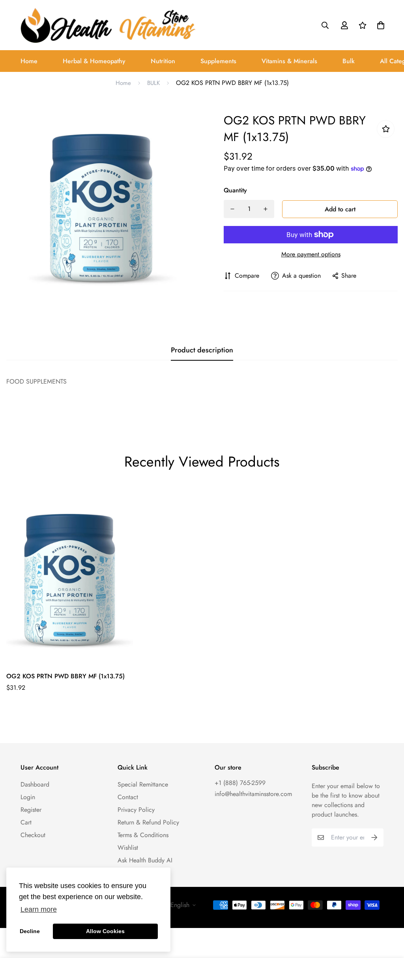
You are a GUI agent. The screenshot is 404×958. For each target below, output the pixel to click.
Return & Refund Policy (148, 822)
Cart (26, 822)
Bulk (348, 61)
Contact (128, 797)
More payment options (310, 254)
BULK (153, 83)
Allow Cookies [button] (105, 931)
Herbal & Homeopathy (94, 61)
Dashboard (35, 784)
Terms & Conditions (143, 834)
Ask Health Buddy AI (145, 860)
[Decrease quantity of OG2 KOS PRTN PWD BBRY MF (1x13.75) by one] (232, 209)
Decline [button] (30, 931)
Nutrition (163, 61)
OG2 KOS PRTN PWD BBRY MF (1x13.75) (65, 676)
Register (31, 809)
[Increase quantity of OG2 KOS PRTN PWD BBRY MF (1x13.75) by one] (265, 209)
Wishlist (128, 847)
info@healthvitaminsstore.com (253, 793)
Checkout (33, 834)
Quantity (235, 190)
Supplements (218, 61)
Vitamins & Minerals (289, 61)
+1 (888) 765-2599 (240, 782)
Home (29, 61)
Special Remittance (143, 784)
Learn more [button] (39, 909)
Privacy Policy (136, 809)
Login (28, 797)
